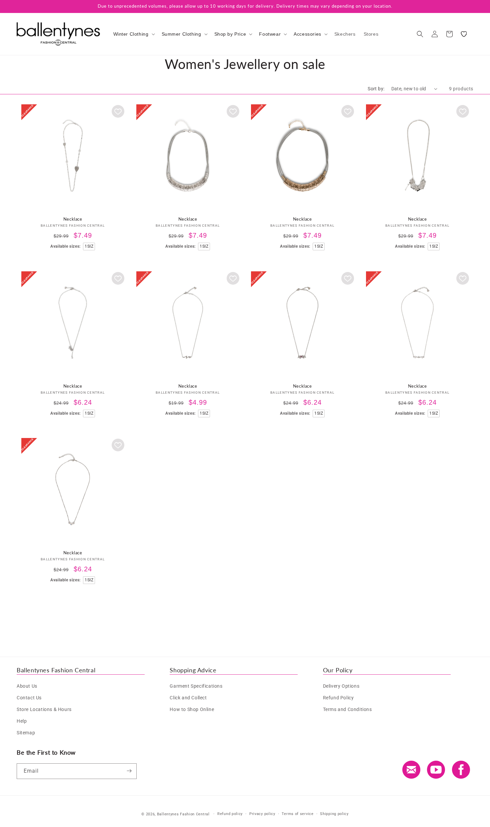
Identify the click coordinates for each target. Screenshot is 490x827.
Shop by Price (230, 34)
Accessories (307, 34)
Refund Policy (338, 697)
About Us (27, 685)
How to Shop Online (192, 709)
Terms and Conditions (347, 709)
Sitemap (26, 732)
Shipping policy (334, 814)
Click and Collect (188, 697)
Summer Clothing (181, 34)
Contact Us (29, 697)
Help (22, 721)
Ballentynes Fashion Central (183, 814)
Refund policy (230, 814)
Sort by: (376, 88)
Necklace (72, 218)
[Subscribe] (129, 771)
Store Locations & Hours (44, 709)
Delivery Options (341, 685)
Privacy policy (262, 814)
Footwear (270, 34)
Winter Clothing (131, 34)
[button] (133, 34)
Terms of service (297, 814)
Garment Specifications (196, 685)
